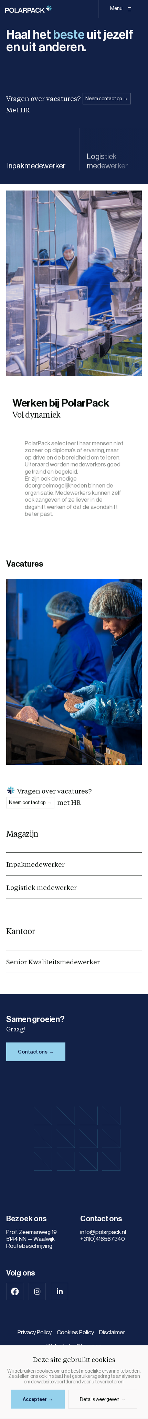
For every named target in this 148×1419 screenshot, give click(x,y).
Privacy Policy (35, 1332)
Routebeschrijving (29, 1246)
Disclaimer (112, 1332)
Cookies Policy (75, 1332)
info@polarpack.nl (103, 1232)
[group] (40, 149)
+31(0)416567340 (102, 1239)
